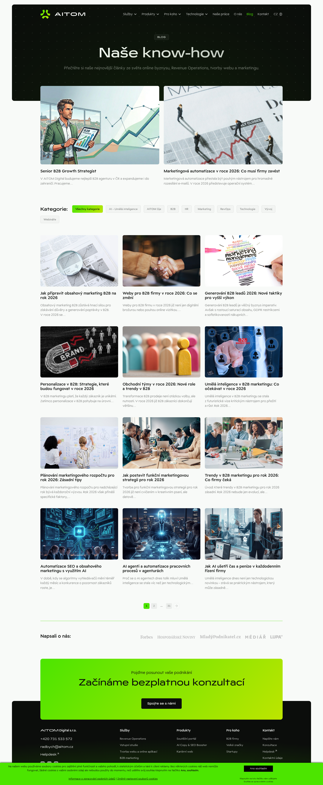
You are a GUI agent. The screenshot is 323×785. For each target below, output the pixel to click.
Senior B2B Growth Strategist (68, 171)
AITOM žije (154, 209)
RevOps (225, 209)
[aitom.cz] (62, 14)
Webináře (50, 219)
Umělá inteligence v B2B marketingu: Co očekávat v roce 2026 (242, 386)
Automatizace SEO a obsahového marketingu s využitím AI (70, 568)
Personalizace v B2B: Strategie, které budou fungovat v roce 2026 (74, 386)
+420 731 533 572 (56, 739)
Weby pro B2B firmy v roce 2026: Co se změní (160, 295)
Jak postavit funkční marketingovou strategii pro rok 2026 (156, 477)
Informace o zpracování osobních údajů (92, 778)
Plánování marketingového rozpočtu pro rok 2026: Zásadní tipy (77, 477)
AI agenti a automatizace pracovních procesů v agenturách (156, 568)
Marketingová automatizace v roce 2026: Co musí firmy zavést (222, 171)
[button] (161, 37)
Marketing (204, 209)
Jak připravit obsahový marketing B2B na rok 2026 (78, 295)
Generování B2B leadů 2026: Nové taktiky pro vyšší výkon (243, 295)
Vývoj (268, 209)
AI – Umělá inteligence (123, 209)
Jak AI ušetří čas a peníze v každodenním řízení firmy (242, 568)
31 (168, 605)
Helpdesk (48, 754)
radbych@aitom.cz (56, 747)
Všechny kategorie (87, 209)
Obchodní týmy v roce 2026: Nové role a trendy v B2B (159, 386)
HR (186, 209)
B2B (173, 209)
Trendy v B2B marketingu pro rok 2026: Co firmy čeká (242, 477)
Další (176, 606)
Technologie (247, 209)
